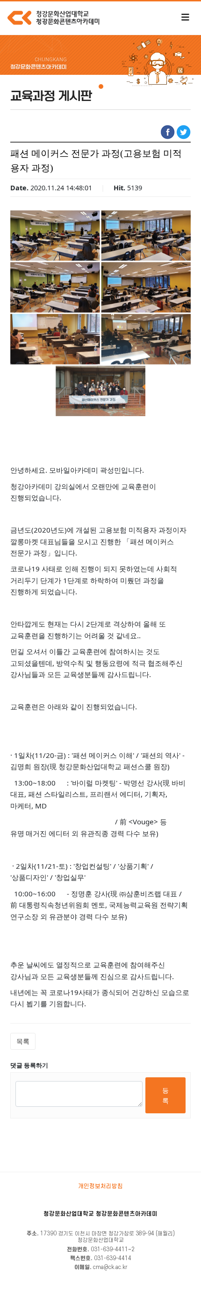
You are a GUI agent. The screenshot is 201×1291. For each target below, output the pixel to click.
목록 (22, 1041)
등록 (165, 1095)
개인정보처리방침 (100, 1186)
